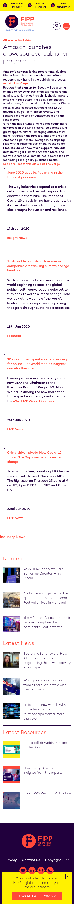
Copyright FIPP (57, 860)
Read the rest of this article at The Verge (31, 164)
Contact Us (31, 860)
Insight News (17, 238)
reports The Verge (15, 83)
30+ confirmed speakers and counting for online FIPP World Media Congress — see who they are (39, 364)
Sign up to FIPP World (37, 896)
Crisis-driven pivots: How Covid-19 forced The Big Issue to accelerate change (34, 457)
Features (14, 336)
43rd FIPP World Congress (33, 401)
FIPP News (15, 429)
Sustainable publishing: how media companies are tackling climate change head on (38, 266)
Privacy (11, 860)
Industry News (12, 537)
